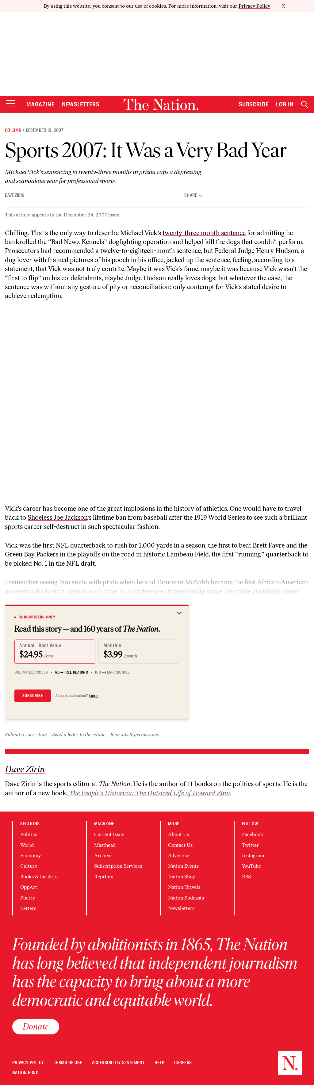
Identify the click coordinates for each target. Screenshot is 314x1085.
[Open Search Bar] (304, 104)
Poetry (27, 898)
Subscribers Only (37, 617)
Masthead (105, 845)
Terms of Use (68, 1062)
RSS (246, 877)
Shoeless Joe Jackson (57, 517)
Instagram (253, 855)
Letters (28, 908)
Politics (28, 834)
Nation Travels (184, 887)
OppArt (28, 887)
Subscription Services (118, 866)
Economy (30, 855)
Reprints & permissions (134, 734)
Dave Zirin (15, 195)
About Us (178, 834)
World (27, 845)
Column (13, 130)
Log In (285, 104)
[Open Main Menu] (10, 103)
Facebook (252, 834)
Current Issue (109, 834)
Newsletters (81, 104)
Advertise (178, 855)
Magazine (40, 104)
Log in (93, 695)
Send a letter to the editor (78, 734)
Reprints (103, 877)
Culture (28, 866)
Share (190, 195)
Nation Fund (25, 1072)
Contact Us (180, 845)
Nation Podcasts (186, 898)
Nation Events (183, 866)
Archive (103, 855)
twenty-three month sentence (204, 233)
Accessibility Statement (118, 1062)
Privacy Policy (254, 6)
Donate (36, 1026)
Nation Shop (181, 877)
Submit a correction (26, 734)
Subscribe (254, 104)
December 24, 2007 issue (91, 215)
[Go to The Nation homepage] (161, 104)
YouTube (251, 866)
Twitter (250, 845)
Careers (183, 1062)
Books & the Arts (38, 877)
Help (160, 1062)
